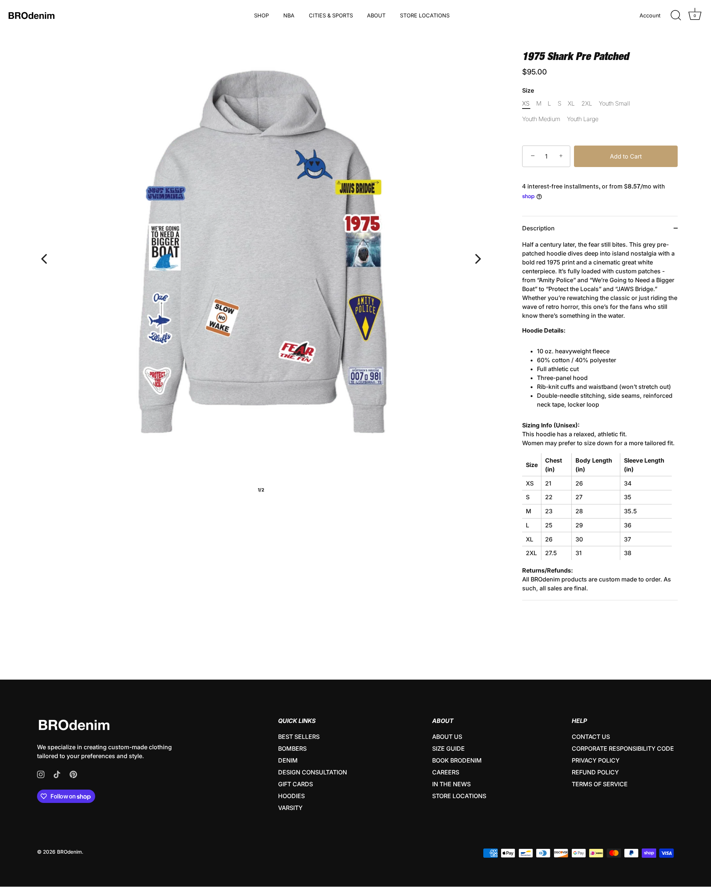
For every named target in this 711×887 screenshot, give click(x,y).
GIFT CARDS (295, 784)
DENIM (288, 760)
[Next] (478, 259)
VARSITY (290, 807)
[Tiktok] (57, 774)
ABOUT (376, 15)
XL (571, 103)
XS (526, 103)
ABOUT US (447, 736)
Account (650, 15)
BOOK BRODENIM (457, 760)
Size (528, 90)
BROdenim (69, 852)
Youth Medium (541, 119)
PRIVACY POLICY (596, 760)
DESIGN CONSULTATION (312, 772)
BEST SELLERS (299, 736)
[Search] (676, 15)
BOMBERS (292, 748)
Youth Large (582, 119)
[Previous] (44, 259)
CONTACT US (591, 736)
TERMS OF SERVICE (600, 784)
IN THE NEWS (451, 784)
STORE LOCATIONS (425, 15)
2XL (586, 103)
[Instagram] (40, 774)
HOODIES (291, 796)
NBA (288, 15)
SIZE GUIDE (448, 748)
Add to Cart (626, 156)
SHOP (261, 15)
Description (538, 228)
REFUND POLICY (595, 772)
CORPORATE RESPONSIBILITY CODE (623, 748)
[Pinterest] (73, 774)
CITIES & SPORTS (331, 15)
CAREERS (445, 772)
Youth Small (614, 103)
